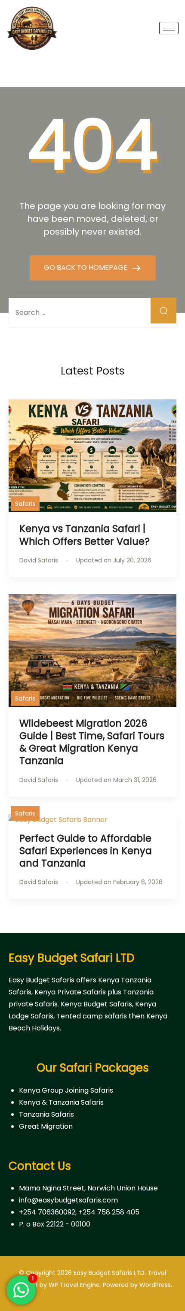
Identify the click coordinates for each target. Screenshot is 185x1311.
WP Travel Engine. (75, 1285)
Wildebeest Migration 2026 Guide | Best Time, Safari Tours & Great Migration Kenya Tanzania (91, 741)
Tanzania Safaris (46, 1114)
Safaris (25, 503)
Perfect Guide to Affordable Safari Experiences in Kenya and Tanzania (85, 850)
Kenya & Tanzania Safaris (61, 1102)
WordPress (155, 1285)
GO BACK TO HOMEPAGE (86, 267)
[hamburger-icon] (169, 28)
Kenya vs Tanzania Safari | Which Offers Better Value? (85, 535)
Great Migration (46, 1126)
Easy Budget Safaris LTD (109, 1273)
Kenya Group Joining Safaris (66, 1090)
